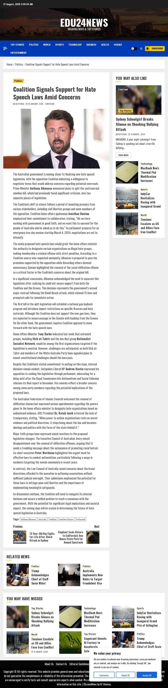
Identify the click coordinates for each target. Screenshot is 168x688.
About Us (49, 664)
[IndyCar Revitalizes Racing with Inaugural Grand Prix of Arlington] (127, 198)
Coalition (52, 519)
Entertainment (18, 52)
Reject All (126, 675)
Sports (59, 44)
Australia (42, 519)
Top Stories (17, 44)
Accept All (147, 675)
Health (105, 44)
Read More (123, 155)
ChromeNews (90, 684)
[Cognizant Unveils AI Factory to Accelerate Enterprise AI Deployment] (70, 642)
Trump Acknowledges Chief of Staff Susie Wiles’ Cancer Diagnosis (42, 579)
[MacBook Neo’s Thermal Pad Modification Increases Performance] (127, 172)
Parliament (80, 519)
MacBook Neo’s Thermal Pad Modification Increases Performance (150, 176)
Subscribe (157, 48)
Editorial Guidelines (79, 664)
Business (91, 44)
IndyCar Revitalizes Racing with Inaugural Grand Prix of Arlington (151, 204)
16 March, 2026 (138, 134)
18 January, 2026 (35, 104)
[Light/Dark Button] (134, 48)
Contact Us (61, 664)
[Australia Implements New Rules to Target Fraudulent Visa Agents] (69, 575)
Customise (104, 675)
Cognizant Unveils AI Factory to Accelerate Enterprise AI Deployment (95, 646)
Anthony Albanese (28, 519)
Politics (33, 44)
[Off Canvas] (5, 48)
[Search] (141, 48)
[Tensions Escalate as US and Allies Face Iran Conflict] (127, 223)
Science (118, 44)
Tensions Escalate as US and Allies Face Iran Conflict (150, 225)
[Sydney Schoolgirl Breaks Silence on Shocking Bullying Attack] (138, 100)
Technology (75, 44)
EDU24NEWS (84, 22)
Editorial (20, 104)
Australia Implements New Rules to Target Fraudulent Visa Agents (93, 579)
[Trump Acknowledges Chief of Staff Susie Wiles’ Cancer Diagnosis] (18, 575)
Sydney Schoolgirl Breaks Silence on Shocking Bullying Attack (137, 124)
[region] (125, 664)
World (46, 44)
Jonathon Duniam (66, 519)
